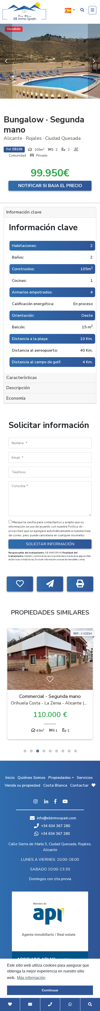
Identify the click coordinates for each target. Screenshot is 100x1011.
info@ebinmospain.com (56, 818)
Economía (15, 398)
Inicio (10, 777)
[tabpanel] (50, 685)
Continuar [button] (50, 990)
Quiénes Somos (31, 777)
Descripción (18, 388)
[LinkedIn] (46, 802)
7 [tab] (62, 751)
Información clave (24, 212)
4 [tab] (43, 751)
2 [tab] (31, 751)
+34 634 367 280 (55, 825)
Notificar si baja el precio (50, 186)
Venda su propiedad (22, 785)
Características (21, 377)
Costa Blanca (55, 785)
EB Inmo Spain (24, 10)
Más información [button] (31, 978)
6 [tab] (56, 751)
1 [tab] (25, 751)
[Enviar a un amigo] (50, 584)
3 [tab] (37, 751)
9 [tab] (75, 751)
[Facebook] (55, 802)
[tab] (50, 212)
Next (94, 61)
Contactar (79, 785)
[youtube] (64, 802)
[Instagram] (35, 802)
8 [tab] (69, 751)
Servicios (85, 777)
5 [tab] (50, 751)
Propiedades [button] (59, 777)
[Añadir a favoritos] (20, 584)
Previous (6, 61)
